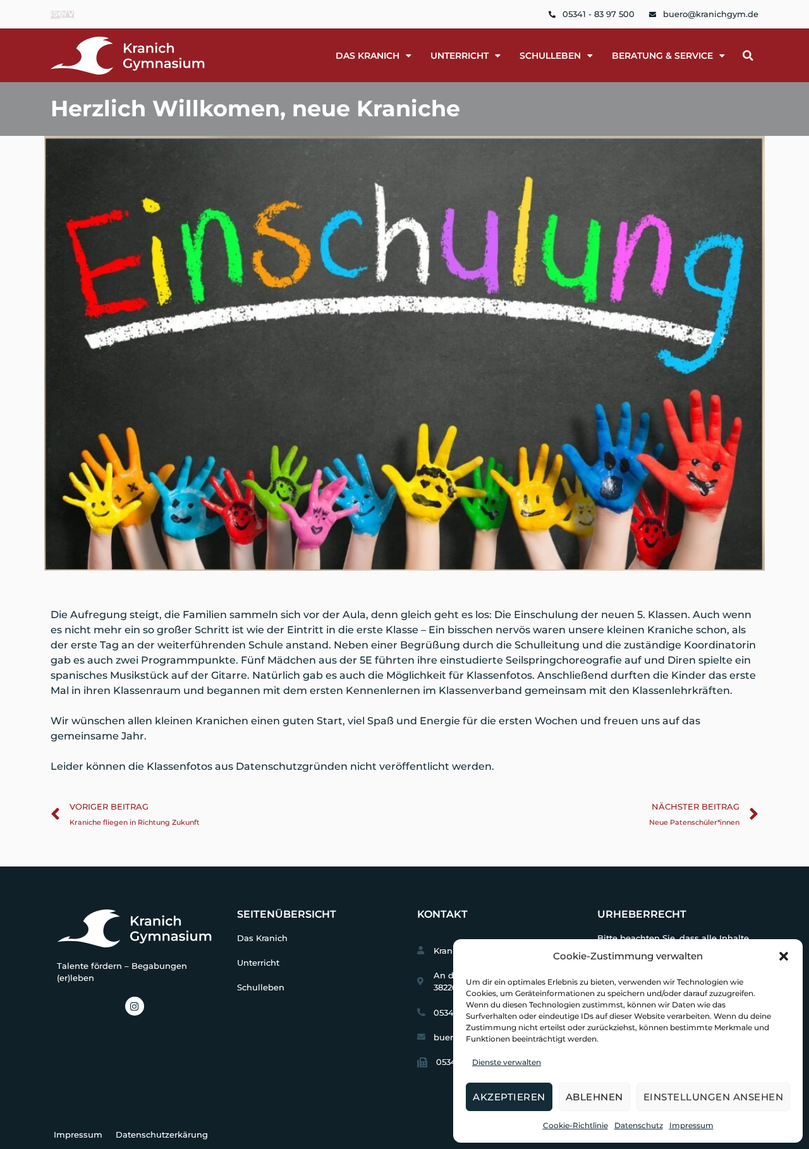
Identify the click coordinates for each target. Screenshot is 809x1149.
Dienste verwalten (506, 1062)
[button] (783, 956)
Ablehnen (594, 1097)
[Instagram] (134, 1006)
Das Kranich (262, 938)
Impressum (691, 1125)
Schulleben (550, 55)
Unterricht (459, 55)
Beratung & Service (662, 55)
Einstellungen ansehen (713, 1097)
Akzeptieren (509, 1097)
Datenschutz (638, 1125)
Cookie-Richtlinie (575, 1125)
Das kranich (367, 55)
